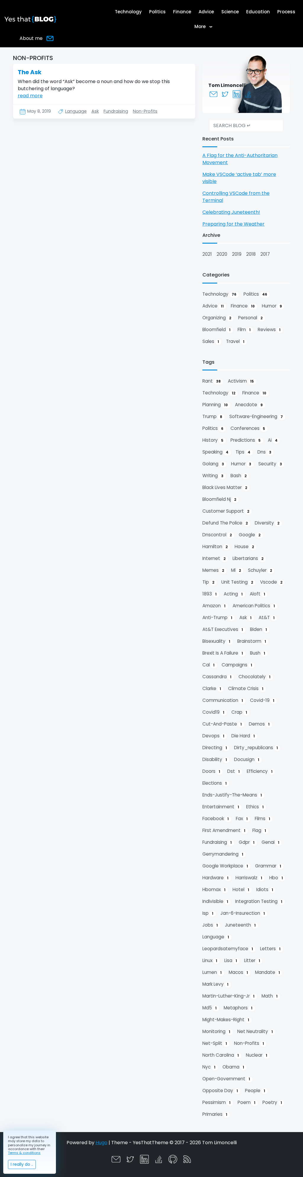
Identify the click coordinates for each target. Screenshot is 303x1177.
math (270, 996)
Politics (157, 12)
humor (272, 306)
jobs (210, 925)
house (244, 546)
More (205, 26)
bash (238, 475)
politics (255, 294)
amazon (213, 606)
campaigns (237, 665)
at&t (267, 617)
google (249, 535)
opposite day (220, 1090)
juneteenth (240, 925)
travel (235, 341)
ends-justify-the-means (232, 795)
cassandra (216, 677)
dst (233, 771)
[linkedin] (237, 93)
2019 (236, 254)
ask (245, 617)
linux (209, 960)
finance (243, 306)
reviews (269, 329)
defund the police (225, 523)
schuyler (260, 570)
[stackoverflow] (248, 93)
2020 (222, 254)
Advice (206, 12)
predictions (246, 440)
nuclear (256, 1055)
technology (219, 294)
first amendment (223, 830)
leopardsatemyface (227, 949)
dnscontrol (217, 535)
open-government (226, 1079)
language (215, 937)
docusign (246, 759)
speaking (215, 452)
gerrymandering (222, 854)
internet (213, 558)
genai (270, 842)
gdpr (246, 842)
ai (273, 440)
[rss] (187, 1158)
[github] (173, 1158)
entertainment (220, 807)
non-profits (249, 1043)
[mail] (214, 93)
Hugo (101, 1142)
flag (259, 830)
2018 (251, 254)
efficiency (260, 771)
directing (214, 747)
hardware (215, 878)
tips (243, 452)
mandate (267, 972)
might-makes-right (225, 1019)
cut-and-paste (222, 724)
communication (222, 700)
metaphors (238, 1008)
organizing (216, 318)
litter (252, 960)
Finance (182, 12)
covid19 (213, 712)
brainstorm (251, 641)
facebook (215, 818)
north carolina (220, 1055)
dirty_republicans (256, 747)
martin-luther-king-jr (228, 996)
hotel (241, 889)
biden (258, 629)
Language (76, 111)
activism (241, 381)
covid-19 (262, 700)
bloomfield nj (219, 499)
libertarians (248, 558)
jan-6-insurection (242, 913)
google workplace (225, 866)
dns (264, 452)
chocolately (254, 677)
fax (242, 818)
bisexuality (216, 641)
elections (214, 783)
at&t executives (222, 629)
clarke (211, 688)
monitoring (216, 1031)
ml (236, 570)
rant (211, 381)
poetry (272, 1102)
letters (270, 949)
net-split (214, 1043)
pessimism (216, 1102)
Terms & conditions (24, 1152)
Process (286, 12)
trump (212, 416)
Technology (128, 12)
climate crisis (245, 688)
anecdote (249, 404)
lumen (212, 972)
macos (238, 972)
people (255, 1090)
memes (213, 570)
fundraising (217, 842)
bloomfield (216, 329)
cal (208, 665)
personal (250, 318)
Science (230, 12)
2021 (207, 254)
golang (213, 464)
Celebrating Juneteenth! (231, 212)
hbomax (213, 889)
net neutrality (255, 1031)
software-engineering (256, 416)
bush (257, 653)
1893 (209, 594)
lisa (230, 960)
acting (233, 594)
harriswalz (249, 878)
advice (213, 306)
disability (214, 759)
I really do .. (22, 1164)
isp (207, 913)
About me (31, 38)
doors (211, 771)
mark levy (215, 984)
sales (210, 341)
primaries (214, 1114)
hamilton (215, 546)
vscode (271, 582)
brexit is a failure (222, 653)
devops (213, 736)
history (212, 440)
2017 (265, 254)
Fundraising (116, 111)
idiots (264, 889)
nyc (208, 1067)
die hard (243, 736)
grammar (268, 866)
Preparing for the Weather (233, 224)
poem (246, 1102)
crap (239, 712)
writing (212, 475)
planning (215, 404)
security (270, 464)
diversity (267, 523)
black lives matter (224, 487)
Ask (95, 111)
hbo (276, 878)
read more (30, 95)
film (244, 329)
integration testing (258, 901)
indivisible (215, 901)
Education (258, 12)
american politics (254, 606)
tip (208, 582)
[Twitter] (225, 93)
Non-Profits (145, 111)
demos (259, 724)
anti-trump (217, 617)
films (262, 818)
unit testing (237, 582)
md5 (209, 1008)
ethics (255, 807)
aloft (257, 594)
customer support (225, 511)
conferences (248, 428)
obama (233, 1067)
